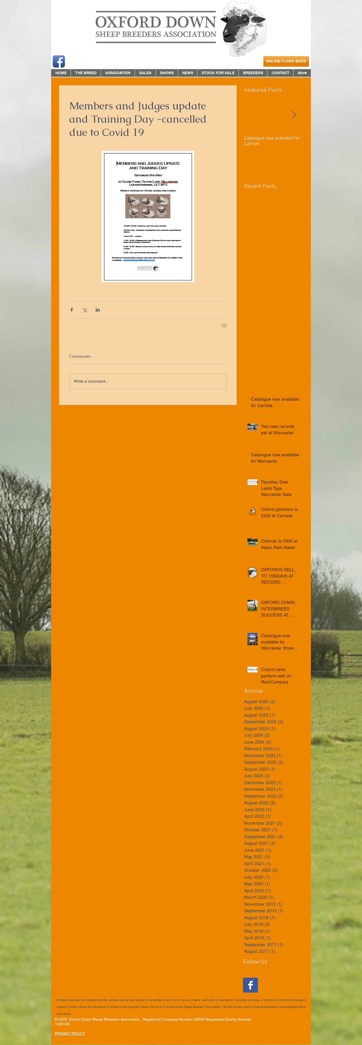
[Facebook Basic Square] (250, 985)
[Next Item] (294, 115)
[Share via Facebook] (71, 309)
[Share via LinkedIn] (97, 309)
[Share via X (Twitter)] (84, 309)
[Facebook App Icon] (59, 61)
